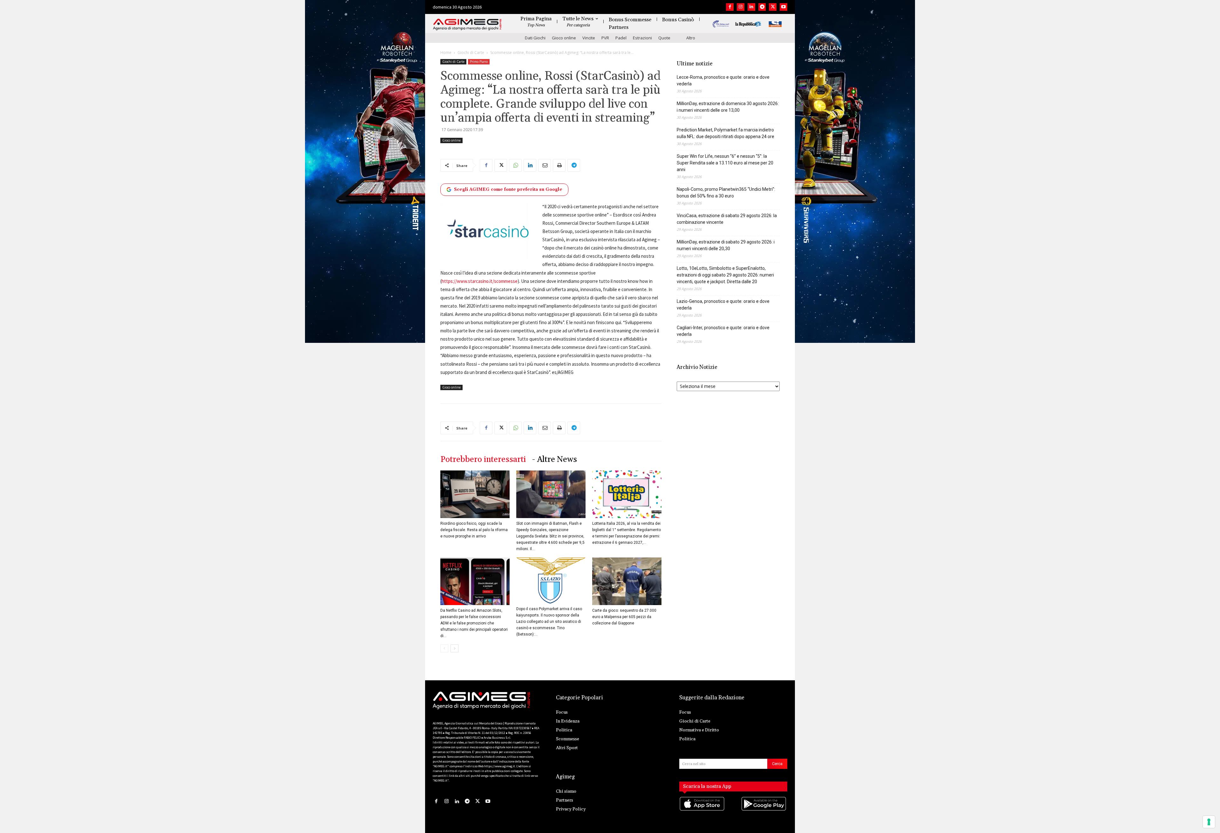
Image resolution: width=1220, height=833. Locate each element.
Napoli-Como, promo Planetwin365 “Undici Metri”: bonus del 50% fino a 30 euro (726, 192)
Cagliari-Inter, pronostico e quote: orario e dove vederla (723, 331)
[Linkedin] (751, 7)
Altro (690, 38)
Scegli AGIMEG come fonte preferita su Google (508, 189)
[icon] (702, 810)
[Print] (559, 165)
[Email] (544, 165)
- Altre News (554, 459)
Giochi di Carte (471, 52)
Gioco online (564, 38)
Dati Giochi (535, 38)
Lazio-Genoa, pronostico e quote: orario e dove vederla (723, 304)
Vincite (588, 38)
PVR (605, 38)
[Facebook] (730, 7)
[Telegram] (762, 7)
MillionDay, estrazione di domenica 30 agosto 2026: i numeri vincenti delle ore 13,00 (728, 107)
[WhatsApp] (515, 165)
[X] (772, 7)
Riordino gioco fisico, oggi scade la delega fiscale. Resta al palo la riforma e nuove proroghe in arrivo (474, 529)
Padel (621, 38)
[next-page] (454, 648)
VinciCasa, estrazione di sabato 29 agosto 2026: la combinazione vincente (727, 219)
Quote (664, 38)
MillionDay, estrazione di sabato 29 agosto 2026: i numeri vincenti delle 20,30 (726, 245)
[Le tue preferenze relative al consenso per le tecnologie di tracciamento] (1209, 822)
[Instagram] (740, 7)
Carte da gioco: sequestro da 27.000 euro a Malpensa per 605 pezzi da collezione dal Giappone (624, 616)
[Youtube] (783, 7)
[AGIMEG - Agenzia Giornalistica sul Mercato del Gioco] (467, 24)
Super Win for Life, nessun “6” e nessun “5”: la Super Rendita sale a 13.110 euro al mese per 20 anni (725, 163)
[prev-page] (444, 648)
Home (445, 52)
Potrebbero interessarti (483, 459)
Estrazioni (642, 38)
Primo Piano (479, 61)
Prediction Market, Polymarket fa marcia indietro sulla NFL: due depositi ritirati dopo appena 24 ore (725, 133)
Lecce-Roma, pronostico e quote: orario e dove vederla (723, 80)
